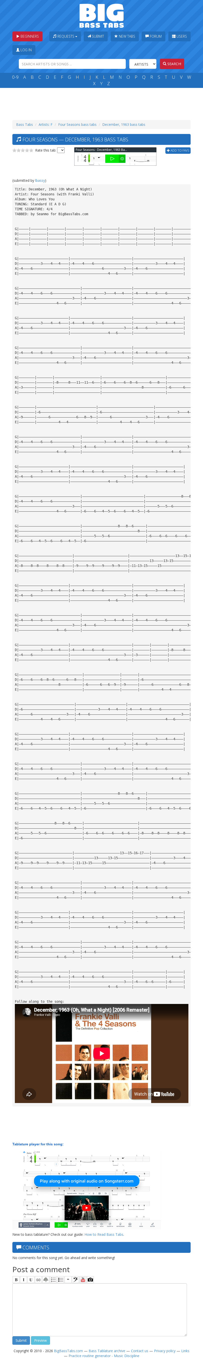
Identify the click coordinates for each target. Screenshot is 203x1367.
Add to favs (179, 150)
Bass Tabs (24, 124)
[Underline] (30, 1279)
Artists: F (45, 124)
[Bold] (16, 1279)
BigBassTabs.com (68, 1350)
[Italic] (23, 1279)
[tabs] (75, 1279)
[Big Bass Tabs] (101, 15)
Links (185, 1350)
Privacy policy (165, 1350)
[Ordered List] (53, 1279)
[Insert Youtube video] (82, 1279)
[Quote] (68, 1279)
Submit (97, 36)
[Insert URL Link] (38, 1279)
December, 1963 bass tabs (123, 124)
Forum (155, 36)
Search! (173, 63)
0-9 (15, 77)
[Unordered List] (60, 1279)
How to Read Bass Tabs (103, 1234)
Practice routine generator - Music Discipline (104, 1355)
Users (181, 36)
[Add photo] (90, 1279)
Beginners (29, 36)
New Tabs (126, 36)
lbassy (40, 180)
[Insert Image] (45, 1279)
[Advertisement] (102, 103)
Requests (65, 36)
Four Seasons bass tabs (77, 124)
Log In (26, 50)
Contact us (139, 1350)
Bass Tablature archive (107, 1350)
